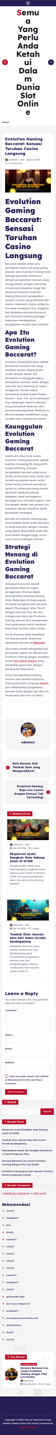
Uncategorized (29, 1364)
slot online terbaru (25, 660)
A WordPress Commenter (16, 1193)
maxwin (44, 683)
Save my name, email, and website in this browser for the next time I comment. (27, 1080)
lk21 (8, 1225)
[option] (28, 1374)
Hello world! (40, 1193)
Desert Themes (28, 1427)
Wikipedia (39, 642)
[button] (44, 1357)
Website (9, 1062)
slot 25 (10, 1339)
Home (5, 122)
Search (11, 1102)
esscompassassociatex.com (22, 1318)
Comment (11, 1010)
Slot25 (9, 1232)
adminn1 (13, 159)
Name (9, 1035)
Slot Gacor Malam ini (18, 1304)
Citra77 (10, 1246)
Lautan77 (11, 1239)
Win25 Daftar (13, 1325)
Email (9, 1048)
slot (22, 159)
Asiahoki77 (12, 1218)
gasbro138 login (15, 1296)
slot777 (10, 1211)
